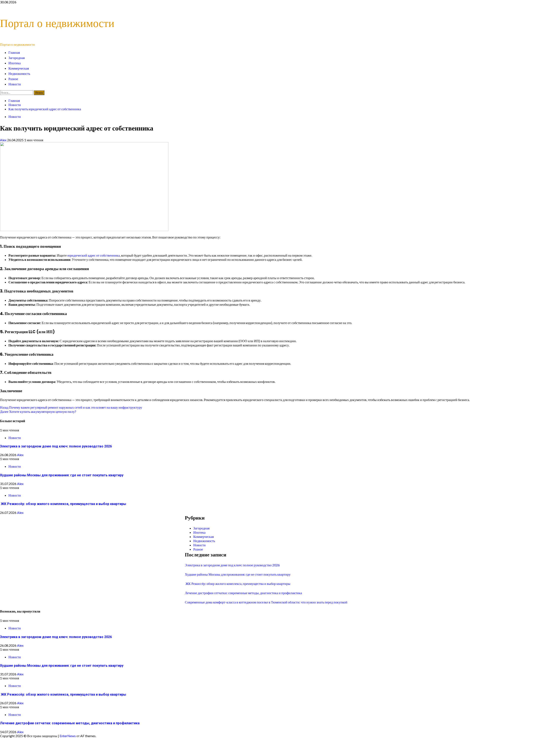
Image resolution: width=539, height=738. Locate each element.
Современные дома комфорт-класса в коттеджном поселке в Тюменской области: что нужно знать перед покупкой (266, 602)
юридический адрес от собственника (93, 255)
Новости (14, 84)
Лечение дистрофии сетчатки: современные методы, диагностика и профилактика (243, 593)
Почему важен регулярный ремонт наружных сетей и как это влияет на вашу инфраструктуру (71, 407)
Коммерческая (18, 68)
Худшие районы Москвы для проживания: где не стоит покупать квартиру (61, 475)
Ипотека (14, 63)
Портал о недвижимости (57, 23)
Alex (3, 140)
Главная (14, 52)
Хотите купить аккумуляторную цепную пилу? (38, 411)
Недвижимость (19, 73)
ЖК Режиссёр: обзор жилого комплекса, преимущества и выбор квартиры (63, 504)
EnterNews (68, 736)
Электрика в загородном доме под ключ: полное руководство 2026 (56, 446)
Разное (13, 79)
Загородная (16, 57)
